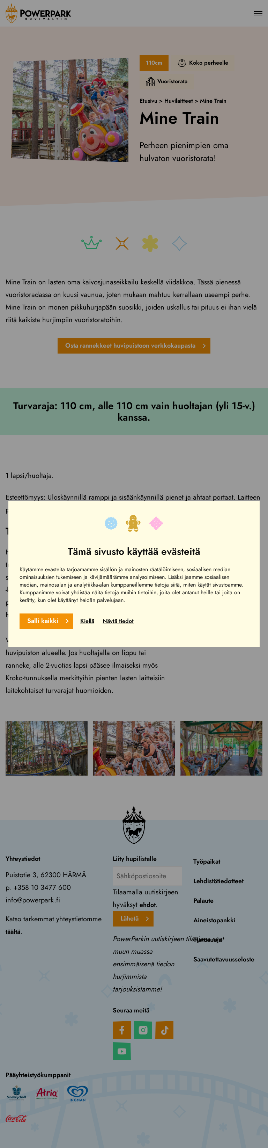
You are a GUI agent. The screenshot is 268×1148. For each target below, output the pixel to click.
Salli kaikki (42, 620)
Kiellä (87, 621)
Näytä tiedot (118, 621)
